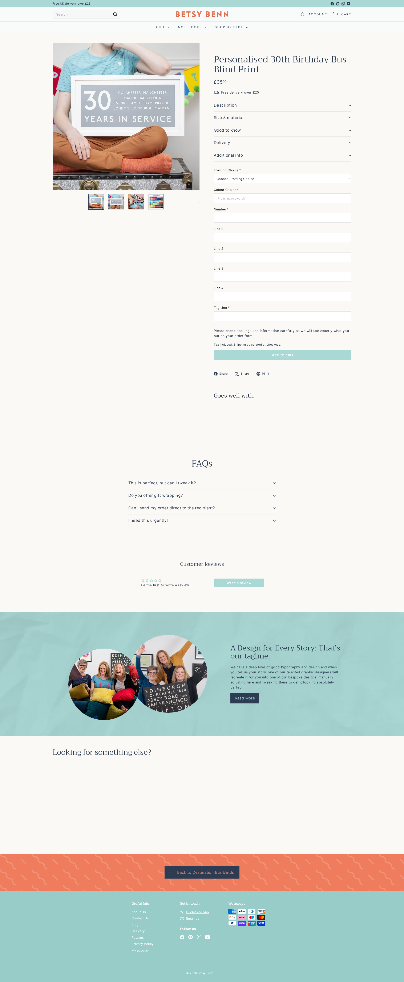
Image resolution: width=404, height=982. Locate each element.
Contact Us (140, 918)
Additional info (228, 155)
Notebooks (190, 27)
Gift (161, 27)
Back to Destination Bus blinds (205, 872)
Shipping (240, 344)
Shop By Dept (230, 27)
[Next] (197, 201)
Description (225, 105)
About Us (139, 912)
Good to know (227, 130)
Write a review (239, 583)
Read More (245, 698)
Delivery (222, 142)
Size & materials (230, 117)
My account (140, 950)
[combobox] (86, 14)
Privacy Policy (143, 944)
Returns (138, 938)
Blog (135, 925)
